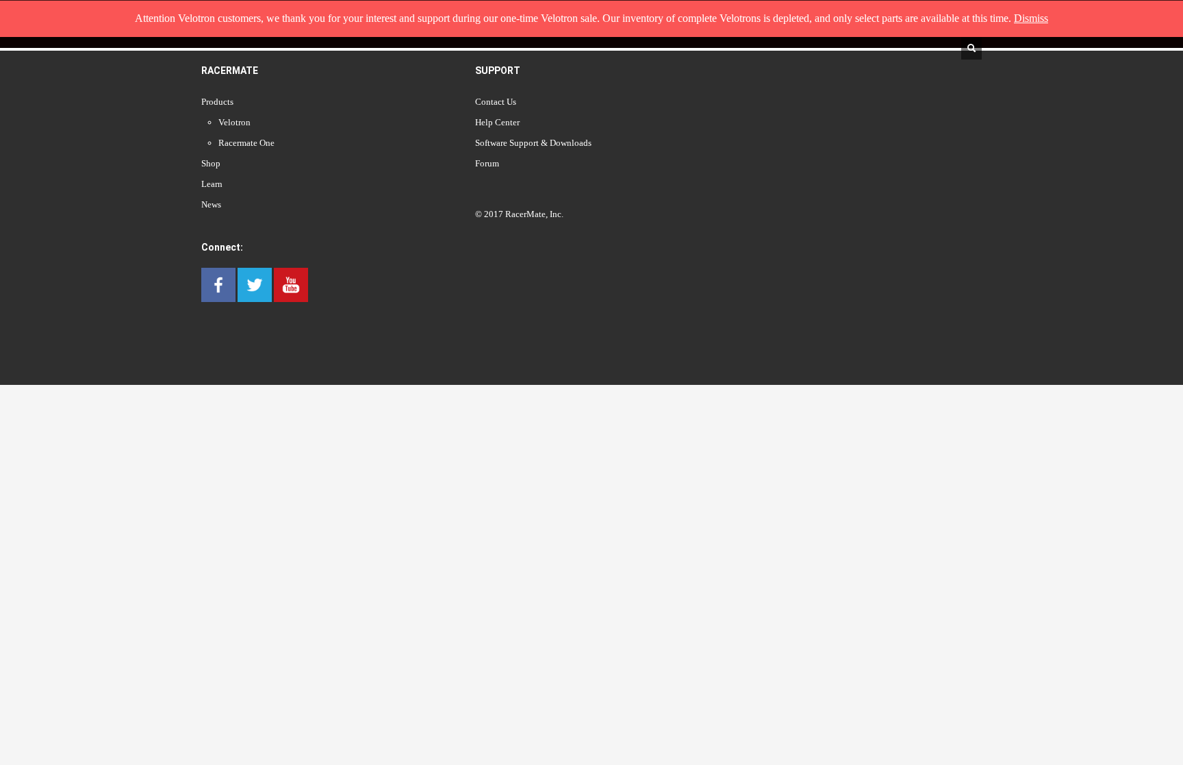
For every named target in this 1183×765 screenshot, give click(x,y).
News (211, 204)
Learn (211, 184)
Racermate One (246, 143)
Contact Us (495, 102)
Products (217, 102)
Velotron (234, 122)
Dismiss (1031, 18)
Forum (487, 163)
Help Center (497, 122)
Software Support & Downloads (533, 143)
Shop (210, 163)
